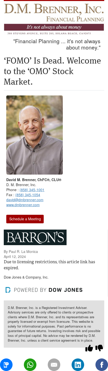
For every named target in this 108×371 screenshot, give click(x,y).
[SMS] (6, 364)
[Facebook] (101, 364)
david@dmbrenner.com (24, 199)
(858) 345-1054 (27, 194)
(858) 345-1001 (32, 189)
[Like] (89, 348)
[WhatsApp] (30, 364)
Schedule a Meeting (25, 218)
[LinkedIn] (78, 364)
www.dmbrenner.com (23, 204)
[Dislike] (99, 348)
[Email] (54, 364)
